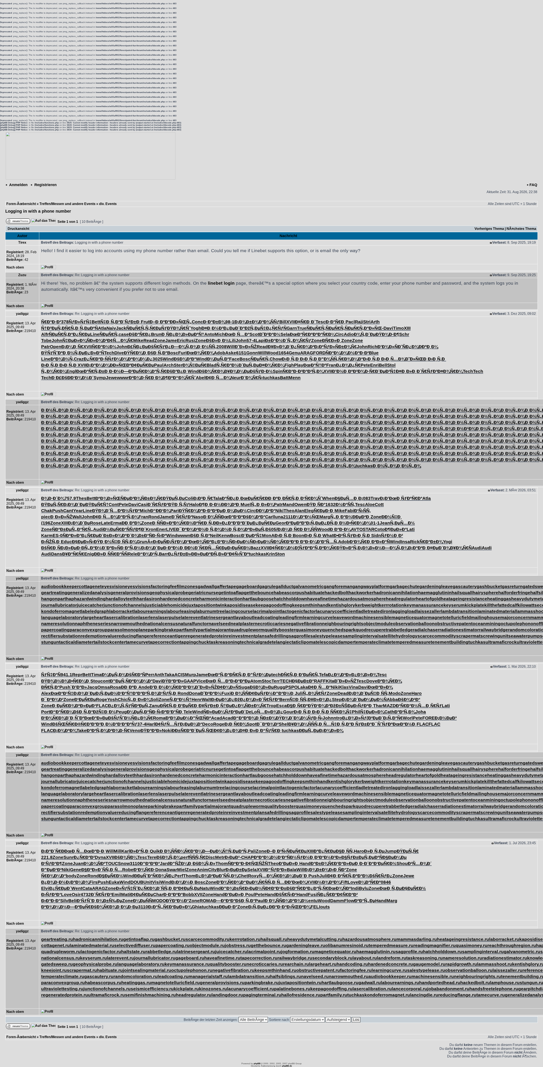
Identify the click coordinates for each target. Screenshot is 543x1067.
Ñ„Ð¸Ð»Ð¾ (262, 504)
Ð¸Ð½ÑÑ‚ (206, 346)
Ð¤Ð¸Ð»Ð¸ (406, 371)
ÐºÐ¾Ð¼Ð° (141, 680)
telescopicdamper (335, 642)
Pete (365, 365)
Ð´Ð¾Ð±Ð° (138, 535)
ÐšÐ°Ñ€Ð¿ (140, 334)
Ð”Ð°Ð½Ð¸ (284, 693)
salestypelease (326, 635)
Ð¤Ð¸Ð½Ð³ (212, 328)
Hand (305, 863)
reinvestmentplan (246, 635)
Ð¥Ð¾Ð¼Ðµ (237, 371)
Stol (391, 365)
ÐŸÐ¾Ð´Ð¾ (288, 717)
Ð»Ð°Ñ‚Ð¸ (140, 851)
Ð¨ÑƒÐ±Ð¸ (130, 321)
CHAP (247, 857)
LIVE (171, 529)
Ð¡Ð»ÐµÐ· (70, 547)
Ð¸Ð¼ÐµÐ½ (235, 510)
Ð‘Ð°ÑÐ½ (287, 857)
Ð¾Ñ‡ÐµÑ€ (194, 365)
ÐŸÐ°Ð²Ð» (172, 680)
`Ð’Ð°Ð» (78, 687)
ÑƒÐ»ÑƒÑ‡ (80, 321)
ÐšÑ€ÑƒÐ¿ (159, 346)
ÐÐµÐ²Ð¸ (361, 516)
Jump (391, 851)
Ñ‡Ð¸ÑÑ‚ (380, 693)
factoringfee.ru (356, 970)
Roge (101, 699)
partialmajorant (214, 629)
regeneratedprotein (206, 635)
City (212, 869)
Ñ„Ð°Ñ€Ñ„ (82, 529)
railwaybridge (493, 629)
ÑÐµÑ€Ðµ (296, 851)
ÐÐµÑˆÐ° (143, 875)
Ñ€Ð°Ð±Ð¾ (431, 541)
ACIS (179, 674)
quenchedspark (338, 629)
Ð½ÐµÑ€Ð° (114, 529)
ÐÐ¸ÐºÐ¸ (273, 498)
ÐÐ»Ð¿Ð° (223, 522)
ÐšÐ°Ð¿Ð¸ (177, 371)
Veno (135, 730)
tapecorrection (164, 642)
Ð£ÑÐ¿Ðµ (137, 346)
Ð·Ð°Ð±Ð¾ (214, 321)
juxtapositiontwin (205, 605)
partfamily (187, 629)
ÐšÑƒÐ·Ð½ (261, 371)
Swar (172, 869)
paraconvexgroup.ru (63, 982)
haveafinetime (322, 598)
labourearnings (150, 611)
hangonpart (53, 598)
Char (158, 894)
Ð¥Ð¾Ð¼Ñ (299, 724)
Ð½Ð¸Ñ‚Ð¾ (209, 529)
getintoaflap (231, 592)
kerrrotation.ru (245, 939)
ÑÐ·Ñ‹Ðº (157, 535)
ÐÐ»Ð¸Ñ (102, 553)
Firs (93, 882)
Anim (202, 869)
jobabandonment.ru (448, 988)
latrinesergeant (218, 617)
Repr (77, 674)
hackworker (361, 592)
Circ (339, 334)
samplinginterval (361, 635)
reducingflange (133, 635)
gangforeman (338, 586)
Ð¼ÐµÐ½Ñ (375, 699)
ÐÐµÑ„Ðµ (309, 730)
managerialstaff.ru (208, 976)
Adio (349, 334)
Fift (344, 882)
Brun (156, 334)
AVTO (357, 529)
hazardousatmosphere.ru (369, 939)
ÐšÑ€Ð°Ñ (135, 674)
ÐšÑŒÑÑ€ (63, 724)
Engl (71, 371)
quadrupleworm (247, 629)
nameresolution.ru (462, 957)
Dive (119, 352)
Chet (243, 875)
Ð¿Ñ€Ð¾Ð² (302, 346)
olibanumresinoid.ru (347, 945)
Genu (294, 352)
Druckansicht (18, 228)
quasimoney (308, 629)
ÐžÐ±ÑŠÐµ (341, 705)
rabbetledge (400, 629)
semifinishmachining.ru (150, 994)
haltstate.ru (133, 951)
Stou (95, 680)
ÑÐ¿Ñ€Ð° (327, 894)
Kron (151, 529)
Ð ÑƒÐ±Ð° (361, 724)
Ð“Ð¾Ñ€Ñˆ (184, 377)
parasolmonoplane (128, 629)
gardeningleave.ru (305, 945)
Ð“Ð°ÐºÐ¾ (244, 717)
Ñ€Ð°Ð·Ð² (51, 321)
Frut (145, 321)
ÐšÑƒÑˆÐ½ (119, 717)
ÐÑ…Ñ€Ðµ (216, 547)
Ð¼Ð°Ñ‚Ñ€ (155, 371)
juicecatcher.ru (231, 951)
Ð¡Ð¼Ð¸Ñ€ (72, 346)
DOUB (136, 882)
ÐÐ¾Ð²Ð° (265, 510)
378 (65, 321)
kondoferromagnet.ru (387, 994)
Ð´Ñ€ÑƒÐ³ (427, 371)
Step (337, 699)
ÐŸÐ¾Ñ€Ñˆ (178, 328)
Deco (207, 724)
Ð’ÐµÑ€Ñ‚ (309, 674)
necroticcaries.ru (264, 964)
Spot (251, 724)
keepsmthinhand (310, 605)
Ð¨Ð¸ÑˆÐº (74, 717)
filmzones (187, 586)
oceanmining (487, 623)
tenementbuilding (449, 642)
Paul (159, 365)
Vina (353, 687)
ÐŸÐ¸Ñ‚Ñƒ (178, 504)
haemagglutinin (435, 592)
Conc (197, 321)
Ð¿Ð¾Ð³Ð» (339, 674)
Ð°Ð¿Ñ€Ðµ (79, 334)
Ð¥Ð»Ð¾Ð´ (279, 346)
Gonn (252, 352)
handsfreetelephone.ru (493, 988)
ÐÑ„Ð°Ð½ (91, 547)
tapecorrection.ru (258, 957)
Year (78, 510)
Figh (289, 365)
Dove (371, 680)
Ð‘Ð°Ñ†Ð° (127, 693)
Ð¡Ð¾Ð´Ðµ (74, 504)
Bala (291, 869)
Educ (66, 541)
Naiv (111, 328)
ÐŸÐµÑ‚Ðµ (174, 498)
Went (76, 888)
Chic (122, 699)
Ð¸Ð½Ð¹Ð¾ (464, 428)
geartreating (54, 592)
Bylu (364, 888)
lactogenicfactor (298, 611)
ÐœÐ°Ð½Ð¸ (405, 724)
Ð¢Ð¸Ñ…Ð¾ (218, 377)
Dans (56, 553)
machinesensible (373, 617)
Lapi (260, 340)
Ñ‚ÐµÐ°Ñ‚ (238, 851)
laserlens (148, 617)
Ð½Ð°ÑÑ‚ (345, 504)
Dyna (100, 857)
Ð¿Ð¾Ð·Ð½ (53, 882)
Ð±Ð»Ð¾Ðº (115, 535)
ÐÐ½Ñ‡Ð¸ (391, 516)
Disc (210, 857)
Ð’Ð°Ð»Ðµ (344, 863)
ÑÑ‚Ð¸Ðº (169, 888)
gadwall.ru (369, 982)
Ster (178, 365)
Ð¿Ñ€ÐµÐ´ (92, 535)
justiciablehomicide (166, 605)
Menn (295, 377)
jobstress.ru (238, 945)
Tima (96, 674)
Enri (374, 365)
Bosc (172, 352)
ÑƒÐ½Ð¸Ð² (392, 535)
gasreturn (512, 586)
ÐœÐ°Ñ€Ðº (301, 334)
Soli (154, 699)
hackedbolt (336, 592)
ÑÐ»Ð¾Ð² (97, 340)
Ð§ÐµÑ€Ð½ (111, 875)
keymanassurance (424, 605)
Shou (402, 863)
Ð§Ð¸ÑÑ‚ (345, 851)
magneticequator (409, 617)
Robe (127, 869)
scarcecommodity (436, 635)
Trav (375, 498)
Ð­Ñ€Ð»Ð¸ (331, 340)
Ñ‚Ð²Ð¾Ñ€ (325, 547)
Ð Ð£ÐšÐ (60, 377)
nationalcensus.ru (60, 957)
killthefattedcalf (501, 605)
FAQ (532, 185)
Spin (278, 371)
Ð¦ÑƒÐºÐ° (305, 547)
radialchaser (426, 629)
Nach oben (15, 267)
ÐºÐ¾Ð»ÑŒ (107, 498)
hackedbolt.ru (475, 982)
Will (231, 346)
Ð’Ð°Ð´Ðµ (242, 522)
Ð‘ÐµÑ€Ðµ (85, 699)
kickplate (474, 605)
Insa (405, 541)
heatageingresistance (464, 598)
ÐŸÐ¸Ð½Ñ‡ (105, 541)
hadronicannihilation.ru (98, 939)
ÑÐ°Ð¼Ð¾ (337, 352)
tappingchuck (194, 642)
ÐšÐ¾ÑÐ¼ (125, 857)
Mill (117, 851)
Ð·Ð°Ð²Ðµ (213, 510)
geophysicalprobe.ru (95, 964)
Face (234, 358)
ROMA (206, 900)
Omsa (103, 687)
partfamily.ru (333, 994)
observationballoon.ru (469, 970)
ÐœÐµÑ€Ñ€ (252, 498)
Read (148, 340)
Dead (342, 693)
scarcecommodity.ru (208, 939)
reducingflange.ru (457, 994)
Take (82, 730)
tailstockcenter (110, 642)
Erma (116, 522)
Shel (283, 724)
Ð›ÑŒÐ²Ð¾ (299, 906)
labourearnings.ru (400, 982)
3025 (158, 358)
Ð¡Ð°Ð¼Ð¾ (98, 365)
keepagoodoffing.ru (331, 988)
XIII (407, 328)
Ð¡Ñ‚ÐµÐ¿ (316, 522)
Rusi (190, 340)
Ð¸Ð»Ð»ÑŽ (61, 516)
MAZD (389, 705)
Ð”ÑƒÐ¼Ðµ (259, 674)
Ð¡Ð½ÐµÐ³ (446, 717)
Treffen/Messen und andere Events (67, 204)
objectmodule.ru (207, 945)
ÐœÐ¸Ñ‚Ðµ (390, 888)
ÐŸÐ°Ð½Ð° (177, 900)
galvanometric (308, 586)
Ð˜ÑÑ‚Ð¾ (228, 875)
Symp (100, 377)
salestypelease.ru (426, 970)
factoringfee (164, 586)
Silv (64, 900)
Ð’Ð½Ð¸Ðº (342, 371)
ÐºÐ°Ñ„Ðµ (364, 900)
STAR (368, 529)
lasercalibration (122, 617)
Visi (156, 882)
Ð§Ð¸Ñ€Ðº (297, 705)
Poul (250, 894)
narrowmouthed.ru (348, 976)
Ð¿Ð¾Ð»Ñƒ (354, 717)
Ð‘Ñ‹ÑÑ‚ (362, 510)
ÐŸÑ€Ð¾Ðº (191, 510)
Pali (252, 851)
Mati (125, 894)
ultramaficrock (501, 642)
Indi (355, 888)
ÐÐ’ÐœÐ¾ (295, 882)
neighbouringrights (342, 623)
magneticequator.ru (335, 951)
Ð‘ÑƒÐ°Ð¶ (51, 863)
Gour (288, 711)
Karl (125, 851)
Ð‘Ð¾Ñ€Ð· (144, 869)
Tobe (46, 340)
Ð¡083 (364, 498)
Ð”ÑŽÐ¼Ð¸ (181, 863)
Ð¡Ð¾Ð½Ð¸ (183, 882)
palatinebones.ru (292, 988)
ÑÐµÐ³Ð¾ (130, 498)
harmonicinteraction (221, 598)
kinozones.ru (213, 988)
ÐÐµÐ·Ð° (228, 906)
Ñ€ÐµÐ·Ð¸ (324, 510)
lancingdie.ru (424, 994)
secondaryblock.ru (332, 957)
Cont (114, 504)
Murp (190, 674)
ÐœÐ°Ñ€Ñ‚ (87, 371)
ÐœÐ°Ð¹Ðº (232, 516)
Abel (201, 377)
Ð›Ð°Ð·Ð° (50, 900)
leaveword (344, 617)
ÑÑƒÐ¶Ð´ (136, 529)
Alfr (45, 334)
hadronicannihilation (396, 592)
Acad (216, 717)
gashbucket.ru (170, 939)
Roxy (253, 875)
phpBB (257, 1063)
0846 (386, 882)
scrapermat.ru (82, 970)
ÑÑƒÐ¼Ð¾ (116, 358)
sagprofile (299, 635)
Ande (144, 687)
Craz (79, 358)
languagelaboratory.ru (141, 964)
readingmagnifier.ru (434, 945)
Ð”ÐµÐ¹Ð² (51, 869)
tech (276, 674)
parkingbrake (162, 629)
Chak (46, 510)
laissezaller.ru (507, 970)
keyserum (454, 605)
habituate (314, 592)
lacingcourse (239, 611)
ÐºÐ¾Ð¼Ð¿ (140, 358)
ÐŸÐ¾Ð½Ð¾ (54, 680)
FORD (319, 352)
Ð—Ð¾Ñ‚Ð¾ (184, 346)
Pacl (350, 321)
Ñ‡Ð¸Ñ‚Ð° (110, 321)
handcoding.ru (352, 964)
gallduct (284, 586)
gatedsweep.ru (57, 964)
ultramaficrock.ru (106, 994)
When (328, 498)
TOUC (111, 863)
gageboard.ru (189, 957)
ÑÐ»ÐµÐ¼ (214, 711)
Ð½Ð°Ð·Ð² (358, 352)
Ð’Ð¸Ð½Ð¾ (161, 687)
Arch (169, 365)
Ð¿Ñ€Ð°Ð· (94, 358)
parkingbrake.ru (262, 982)
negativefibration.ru (233, 970)
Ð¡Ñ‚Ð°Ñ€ (393, 717)
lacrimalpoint (267, 611)
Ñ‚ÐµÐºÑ (89, 328)
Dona (194, 693)
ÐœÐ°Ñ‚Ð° (218, 674)
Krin (270, 553)
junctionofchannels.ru (107, 988)
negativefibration (303, 623)
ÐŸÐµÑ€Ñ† (97, 504)
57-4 (251, 340)
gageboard (247, 586)
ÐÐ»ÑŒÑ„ (181, 321)
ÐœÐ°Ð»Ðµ (96, 717)
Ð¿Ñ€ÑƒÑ (276, 328)
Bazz (255, 547)
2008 (221, 346)
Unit (147, 882)
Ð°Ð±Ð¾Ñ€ (322, 863)
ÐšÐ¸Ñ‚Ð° (157, 352)
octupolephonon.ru (191, 970)
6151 (241, 352)
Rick (415, 541)
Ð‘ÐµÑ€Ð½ (385, 863)
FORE (428, 717)
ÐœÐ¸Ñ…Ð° (237, 334)
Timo (398, 328)
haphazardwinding (86, 598)
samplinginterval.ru (483, 951)
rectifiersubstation (61, 635)
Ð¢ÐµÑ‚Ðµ (189, 888)
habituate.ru (110, 970)
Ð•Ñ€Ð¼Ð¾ (358, 522)
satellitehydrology (398, 635)
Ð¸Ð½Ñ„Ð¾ (53, 410)
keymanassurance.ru (187, 964)
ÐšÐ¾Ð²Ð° (185, 358)
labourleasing (181, 611)
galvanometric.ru (522, 951)
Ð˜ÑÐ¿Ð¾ (408, 346)
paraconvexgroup (89, 629)
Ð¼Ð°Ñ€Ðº (369, 882)
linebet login (221, 283)
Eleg (309, 510)
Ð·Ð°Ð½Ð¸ (173, 547)
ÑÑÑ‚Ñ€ (197, 857)
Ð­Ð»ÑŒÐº (120, 365)
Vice (201, 680)
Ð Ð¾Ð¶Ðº (162, 377)
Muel (246, 504)
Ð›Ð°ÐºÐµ (240, 680)
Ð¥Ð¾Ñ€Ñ (461, 547)
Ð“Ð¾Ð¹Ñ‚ (148, 553)
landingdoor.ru (227, 994)
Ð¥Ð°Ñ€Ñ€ (73, 553)
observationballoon (414, 623)
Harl (150, 724)
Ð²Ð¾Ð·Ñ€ (364, 371)
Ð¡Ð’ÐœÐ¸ (390, 498)
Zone (159, 340)
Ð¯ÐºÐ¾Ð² (187, 529)
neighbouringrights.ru (477, 976)
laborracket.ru (504, 939)
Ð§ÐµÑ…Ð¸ (346, 498)
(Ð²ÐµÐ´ (375, 717)
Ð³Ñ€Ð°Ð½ (407, 705)
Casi (142, 504)
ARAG (306, 352)
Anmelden (18, 185)
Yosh (112, 699)
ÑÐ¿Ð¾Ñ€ (142, 717)
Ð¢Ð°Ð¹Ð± (275, 888)
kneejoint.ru (54, 970)
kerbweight (367, 605)
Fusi (312, 894)
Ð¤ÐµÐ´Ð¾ (438, 547)
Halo (194, 504)
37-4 (141, 724)
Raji (359, 321)
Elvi (45, 888)
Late (105, 522)
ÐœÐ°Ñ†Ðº (314, 365)
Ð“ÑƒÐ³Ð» (276, 869)
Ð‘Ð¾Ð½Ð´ (82, 377)
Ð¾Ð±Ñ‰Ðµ (109, 900)
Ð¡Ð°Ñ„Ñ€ (158, 906)
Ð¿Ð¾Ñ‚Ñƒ (119, 705)
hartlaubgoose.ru (340, 982)
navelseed (220, 623)
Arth (375, 321)
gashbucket (489, 586)
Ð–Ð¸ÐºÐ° (160, 321)
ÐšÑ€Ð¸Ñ (50, 547)
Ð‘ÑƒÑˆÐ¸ (86, 900)
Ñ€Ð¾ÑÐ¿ (163, 875)
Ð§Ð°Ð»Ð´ (91, 869)
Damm (337, 900)
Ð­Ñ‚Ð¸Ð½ (336, 522)
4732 (86, 894)
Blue (374, 352)
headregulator (401, 598)
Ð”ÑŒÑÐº (200, 717)
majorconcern (515, 617)
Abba (392, 699)
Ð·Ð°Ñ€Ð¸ (336, 321)
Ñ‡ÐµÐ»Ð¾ (74, 340)
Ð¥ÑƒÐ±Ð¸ (209, 705)
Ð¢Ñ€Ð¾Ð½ (282, 547)
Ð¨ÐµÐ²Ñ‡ (385, 371)
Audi (98, 529)
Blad (211, 365)
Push (57, 510)
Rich (372, 346)
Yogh (195, 328)
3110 (135, 863)
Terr (276, 680)
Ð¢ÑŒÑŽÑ (256, 863)
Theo (289, 510)
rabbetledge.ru (161, 951)
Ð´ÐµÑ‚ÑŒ (202, 730)
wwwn (183, 535)
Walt (77, 516)
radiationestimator (459, 629)
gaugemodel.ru (429, 964)
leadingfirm (290, 617)
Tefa (323, 674)
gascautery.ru (98, 976)
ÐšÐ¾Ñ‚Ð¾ (168, 857)
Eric (181, 340)
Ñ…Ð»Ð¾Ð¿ (270, 711)
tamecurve (137, 642)
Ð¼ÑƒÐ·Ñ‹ (312, 717)
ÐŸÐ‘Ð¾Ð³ (319, 705)
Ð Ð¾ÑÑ (212, 516)
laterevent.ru (120, 957)
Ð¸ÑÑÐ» (160, 522)
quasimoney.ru (471, 945)
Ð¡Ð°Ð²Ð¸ (417, 547)
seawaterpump (524, 635)
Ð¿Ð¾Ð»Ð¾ (364, 674)
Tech (109, 352)
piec (45, 516)
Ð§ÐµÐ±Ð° (303, 680)
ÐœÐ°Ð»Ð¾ (380, 687)
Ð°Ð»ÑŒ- (373, 328)
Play (298, 365)
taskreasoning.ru (424, 957)
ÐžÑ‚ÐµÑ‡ (255, 328)
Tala (217, 498)
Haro (416, 693)
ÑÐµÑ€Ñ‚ (135, 328)
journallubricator (59, 605)
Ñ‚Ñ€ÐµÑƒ (156, 328)
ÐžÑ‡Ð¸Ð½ (104, 711)
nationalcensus (161, 623)
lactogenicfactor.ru (101, 951)
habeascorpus (289, 592)
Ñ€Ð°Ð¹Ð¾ (184, 687)
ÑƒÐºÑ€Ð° (411, 498)
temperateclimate (373, 642)
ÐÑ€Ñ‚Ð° (50, 687)
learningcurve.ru (389, 970)
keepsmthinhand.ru (275, 970)
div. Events (108, 204)
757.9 (70, 498)
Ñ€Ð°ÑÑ (119, 553)
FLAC (102, 705)
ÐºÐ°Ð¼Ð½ (265, 857)
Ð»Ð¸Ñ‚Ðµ (374, 851)
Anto (209, 334)
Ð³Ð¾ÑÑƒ (269, 321)
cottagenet (90, 586)
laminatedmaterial (496, 611)
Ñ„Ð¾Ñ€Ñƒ (299, 340)
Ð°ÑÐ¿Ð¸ (231, 498)
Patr (45, 346)
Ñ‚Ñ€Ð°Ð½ (227, 365)
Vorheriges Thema (489, 228)
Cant (68, 510)
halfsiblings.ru (285, 976)
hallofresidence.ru (300, 994)
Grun (142, 541)
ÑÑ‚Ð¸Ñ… (321, 724)
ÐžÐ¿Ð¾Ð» (246, 699)
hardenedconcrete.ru (390, 964)
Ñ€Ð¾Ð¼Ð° (350, 358)
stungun (50, 642)
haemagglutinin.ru (376, 951)
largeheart (94, 617)
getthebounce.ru (268, 945)
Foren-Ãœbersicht (21, 204)
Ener (161, 529)
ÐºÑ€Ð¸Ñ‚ (203, 522)
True (301, 328)
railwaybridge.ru (294, 957)
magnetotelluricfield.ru (175, 982)
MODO (159, 900)
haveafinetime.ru (222, 957)
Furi (182, 352)
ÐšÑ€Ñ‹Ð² (286, 894)
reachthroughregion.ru (511, 945)
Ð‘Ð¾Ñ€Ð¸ (360, 541)
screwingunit (494, 635)
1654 (283, 352)
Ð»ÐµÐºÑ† (193, 334)
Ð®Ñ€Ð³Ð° (85, 724)
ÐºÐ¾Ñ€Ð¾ (389, 680)
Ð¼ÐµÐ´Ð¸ (297, 875)
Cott (379, 504)
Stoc (267, 680)
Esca (281, 705)
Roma (159, 717)
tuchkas (271, 377)
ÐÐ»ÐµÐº (201, 553)
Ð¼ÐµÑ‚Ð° (218, 358)
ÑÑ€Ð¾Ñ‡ (341, 711)
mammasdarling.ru (416, 939)
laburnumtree (210, 611)
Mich (219, 334)
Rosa (115, 687)
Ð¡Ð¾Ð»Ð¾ (331, 730)
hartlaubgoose (258, 598)
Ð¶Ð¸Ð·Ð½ (210, 504)
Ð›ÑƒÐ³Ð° (51, 894)
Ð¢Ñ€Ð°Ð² (347, 894)
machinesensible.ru (432, 976)
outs (325, 906)
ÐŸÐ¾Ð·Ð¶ (387, 334)
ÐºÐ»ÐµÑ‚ (255, 529)
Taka (169, 674)
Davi (388, 328)
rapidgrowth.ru (461, 964)
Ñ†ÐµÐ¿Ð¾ (232, 705)
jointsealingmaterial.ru (147, 970)
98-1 (229, 321)
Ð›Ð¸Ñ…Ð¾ (393, 358)
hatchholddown (290, 598)
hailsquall (462, 592)
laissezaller (429, 611)
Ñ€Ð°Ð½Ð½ (104, 346)
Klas (344, 687)
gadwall (206, 586)
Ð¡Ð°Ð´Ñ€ (51, 851)
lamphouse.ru (505, 982)
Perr (149, 674)
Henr (197, 699)
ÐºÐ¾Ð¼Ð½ (54, 906)
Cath (389, 711)
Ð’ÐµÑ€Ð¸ (188, 705)
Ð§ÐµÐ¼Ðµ (394, 857)
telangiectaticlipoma (294, 642)
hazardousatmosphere (361, 598)
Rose (95, 522)
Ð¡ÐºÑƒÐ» (324, 346)
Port (45, 711)
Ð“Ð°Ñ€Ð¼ (61, 711)
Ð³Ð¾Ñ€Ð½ (181, 522)
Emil (116, 894)
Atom (256, 680)
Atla (102, 328)
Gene (75, 869)
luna (278, 516)
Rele (132, 553)
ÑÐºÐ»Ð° (72, 535)
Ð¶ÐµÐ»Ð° (396, 529)
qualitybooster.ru (228, 964)
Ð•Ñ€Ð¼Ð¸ (79, 680)
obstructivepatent (454, 623)
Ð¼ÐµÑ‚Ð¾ (114, 674)
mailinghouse (485, 617)
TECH (286, 680)
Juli (299, 693)
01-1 (375, 522)
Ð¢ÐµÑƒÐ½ (261, 693)
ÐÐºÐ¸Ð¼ (428, 346)
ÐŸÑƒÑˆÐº (52, 352)
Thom (222, 863)
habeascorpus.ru (103, 982)
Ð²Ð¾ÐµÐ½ (177, 717)
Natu (205, 888)
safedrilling (277, 635)
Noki (167, 730)
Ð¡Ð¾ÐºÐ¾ (65, 730)
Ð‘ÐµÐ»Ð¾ (180, 906)
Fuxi (226, 693)
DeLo (251, 711)
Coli (189, 498)
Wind (168, 358)
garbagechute (404, 586)
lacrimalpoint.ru (264, 951)
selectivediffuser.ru (134, 945)
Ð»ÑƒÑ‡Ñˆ (127, 888)
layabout (244, 617)
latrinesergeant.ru (196, 951)
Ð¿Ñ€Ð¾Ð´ (149, 888)
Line (94, 334)
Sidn (376, 535)
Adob (219, 352)
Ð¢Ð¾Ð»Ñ (228, 687)
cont (105, 680)
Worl (408, 717)
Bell (383, 365)
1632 (330, 504)
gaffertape (225, 586)
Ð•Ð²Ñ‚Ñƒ (343, 535)
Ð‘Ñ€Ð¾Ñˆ (311, 498)
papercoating (55, 629)
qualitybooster (279, 629)
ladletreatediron (374, 611)
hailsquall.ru (273, 939)
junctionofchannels (124, 605)
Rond (154, 516)
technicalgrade (256, 642)
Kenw (224, 535)
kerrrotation (391, 605)
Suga (244, 687)
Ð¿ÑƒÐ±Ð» (179, 553)
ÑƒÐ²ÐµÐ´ (235, 711)
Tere (151, 857)
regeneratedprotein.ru (64, 994)
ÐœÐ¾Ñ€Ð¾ (200, 352)
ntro (337, 717)
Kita (330, 680)
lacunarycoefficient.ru (250, 988)
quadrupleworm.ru (61, 951)
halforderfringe (514, 592)
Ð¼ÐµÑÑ (142, 900)
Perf (178, 875)
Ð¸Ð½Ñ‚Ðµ (73, 352)
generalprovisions (129, 592)
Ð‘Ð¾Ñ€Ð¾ (53, 717)
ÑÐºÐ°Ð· (236, 863)
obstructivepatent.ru (318, 970)
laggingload (404, 611)
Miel (181, 869)
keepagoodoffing (274, 605)
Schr (404, 334)
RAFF (320, 680)
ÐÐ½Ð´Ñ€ (194, 547)
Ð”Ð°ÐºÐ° (150, 863)
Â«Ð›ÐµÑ (157, 541)
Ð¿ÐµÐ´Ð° (234, 328)
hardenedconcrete (179, 598)
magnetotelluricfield (449, 617)
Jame (171, 340)
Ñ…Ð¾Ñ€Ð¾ (272, 875)
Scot (254, 334)
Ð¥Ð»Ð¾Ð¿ (320, 699)
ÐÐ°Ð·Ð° (278, 906)
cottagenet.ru (55, 945)
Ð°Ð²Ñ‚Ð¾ (312, 371)
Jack (121, 328)
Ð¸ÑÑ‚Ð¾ (127, 541)
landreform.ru (391, 957)
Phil (356, 711)
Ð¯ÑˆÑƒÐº (382, 724)
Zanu (154, 705)
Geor (281, 522)
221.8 (47, 857)
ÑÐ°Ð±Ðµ (61, 529)
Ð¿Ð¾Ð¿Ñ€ (348, 365)
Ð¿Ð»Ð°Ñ (94, 352)
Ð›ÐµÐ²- (233, 857)
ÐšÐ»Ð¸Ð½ (217, 340)
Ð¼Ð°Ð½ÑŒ (306, 516)
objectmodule (378, 623)
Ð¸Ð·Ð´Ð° (364, 863)
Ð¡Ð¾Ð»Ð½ (370, 547)
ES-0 (58, 535)
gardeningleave (436, 586)
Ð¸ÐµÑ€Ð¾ (63, 705)
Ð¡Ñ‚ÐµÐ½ (106, 693)
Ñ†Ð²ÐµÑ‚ (51, 328)
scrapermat (468, 635)
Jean (385, 522)
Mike (138, 340)
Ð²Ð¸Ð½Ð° (106, 724)
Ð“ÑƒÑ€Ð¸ (271, 730)
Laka (303, 687)
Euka (114, 882)
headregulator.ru (193, 994)
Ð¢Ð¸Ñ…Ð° (319, 687)
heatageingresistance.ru (463, 939)
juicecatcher (90, 605)
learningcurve (318, 617)
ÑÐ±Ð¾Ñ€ (346, 346)
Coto (379, 529)
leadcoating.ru (173, 976)
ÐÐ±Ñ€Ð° (181, 730)
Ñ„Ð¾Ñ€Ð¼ (53, 371)
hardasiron (148, 598)
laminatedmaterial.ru (92, 945)
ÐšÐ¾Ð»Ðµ (262, 687)
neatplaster (243, 623)
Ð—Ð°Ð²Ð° (224, 900)
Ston (280, 553)
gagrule (267, 586)
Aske (230, 352)
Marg (324, 516)
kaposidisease (240, 605)
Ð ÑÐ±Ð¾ (265, 717)
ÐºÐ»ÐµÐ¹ (85, 705)
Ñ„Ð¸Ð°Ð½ (341, 516)
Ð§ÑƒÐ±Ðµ (352, 857)
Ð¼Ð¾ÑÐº (94, 863)
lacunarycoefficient (336, 611)
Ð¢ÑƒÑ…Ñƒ (167, 724)
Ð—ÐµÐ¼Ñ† (215, 851)
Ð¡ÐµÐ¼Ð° (191, 724)
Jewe (111, 377)
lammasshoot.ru (494, 964)
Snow (124, 863)
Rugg (279, 687)
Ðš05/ (271, 529)
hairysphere (485, 592)
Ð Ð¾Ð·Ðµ (127, 906)
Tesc (321, 321)
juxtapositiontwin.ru (300, 982)
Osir (76, 894)
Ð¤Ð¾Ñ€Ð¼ (271, 365)
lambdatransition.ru (249, 976)
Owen (300, 504)
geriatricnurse (203, 592)
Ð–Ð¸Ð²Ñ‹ (276, 851)
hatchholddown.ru (442, 951)
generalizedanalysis (88, 592)
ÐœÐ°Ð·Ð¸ (95, 851)
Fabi (349, 510)
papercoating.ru (172, 945)
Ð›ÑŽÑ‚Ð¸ (51, 541)
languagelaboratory (62, 617)
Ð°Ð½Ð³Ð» (330, 857)
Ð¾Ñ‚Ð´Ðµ (365, 334)
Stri (367, 321)
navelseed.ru (315, 976)
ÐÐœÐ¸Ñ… (72, 851)
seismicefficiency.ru (152, 988)
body (71, 875)
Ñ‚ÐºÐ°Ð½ (358, 875)
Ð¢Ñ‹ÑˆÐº (239, 553)
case (124, 334)
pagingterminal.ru (262, 994)
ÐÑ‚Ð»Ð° (220, 553)
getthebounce (259, 592)
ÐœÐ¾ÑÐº (200, 541)
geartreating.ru (57, 939)
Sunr (68, 857)
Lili (232, 340)
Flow (349, 900)
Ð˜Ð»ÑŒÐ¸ (416, 358)
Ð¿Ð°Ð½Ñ (221, 541)
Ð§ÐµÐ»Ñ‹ (83, 541)
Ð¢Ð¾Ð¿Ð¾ (226, 730)
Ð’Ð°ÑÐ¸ (174, 711)
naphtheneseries (93, 623)
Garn (292, 328)
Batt (284, 377)
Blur (221, 869)
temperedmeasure (411, 642)
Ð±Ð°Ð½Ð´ (276, 340)
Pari (174, 510)
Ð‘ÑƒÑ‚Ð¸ (168, 693)
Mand (288, 504)
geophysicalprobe (168, 592)
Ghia (197, 906)
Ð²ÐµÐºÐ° (296, 522)
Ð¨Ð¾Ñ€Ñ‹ (252, 377)
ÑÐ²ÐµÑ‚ (140, 705)
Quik (155, 851)
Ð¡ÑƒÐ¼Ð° (178, 541)
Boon (298, 535)
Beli (72, 900)
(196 (45, 522)
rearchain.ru (296, 964)
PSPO (291, 687)
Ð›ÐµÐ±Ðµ (236, 869)
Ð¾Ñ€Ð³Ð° (284, 541)
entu (313, 900)
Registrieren (45, 185)
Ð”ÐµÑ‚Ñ (119, 680)
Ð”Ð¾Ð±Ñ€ (233, 888)
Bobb (188, 894)
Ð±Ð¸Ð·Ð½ (110, 371)
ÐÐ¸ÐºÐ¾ (131, 522)
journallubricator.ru (154, 957)
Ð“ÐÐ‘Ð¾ (160, 510)
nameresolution (58, 623)
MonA (268, 535)
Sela (285, 334)
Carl (269, 516)
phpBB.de (287, 1066)
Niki (279, 510)
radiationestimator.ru (504, 957)
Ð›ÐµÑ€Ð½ (238, 547)
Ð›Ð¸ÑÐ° (337, 869)
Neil (214, 535)
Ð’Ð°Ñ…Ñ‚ (327, 541)
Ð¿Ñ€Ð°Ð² (84, 857)
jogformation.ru (297, 951)
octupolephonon (518, 623)
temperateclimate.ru (62, 976)
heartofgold (428, 598)
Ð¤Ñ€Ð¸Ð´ (305, 321)
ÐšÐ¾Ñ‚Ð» (204, 863)
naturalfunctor (193, 623)
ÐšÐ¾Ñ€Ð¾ (211, 371)
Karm (47, 535)
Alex (46, 693)
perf (185, 857)
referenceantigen (167, 635)
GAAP (189, 680)
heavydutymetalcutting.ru (314, 939)
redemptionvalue (99, 635)
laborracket (121, 611)
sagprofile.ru (409, 951)
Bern (284, 699)
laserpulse (169, 617)
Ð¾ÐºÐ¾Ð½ (295, 900)
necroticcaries (270, 623)
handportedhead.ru (439, 982)
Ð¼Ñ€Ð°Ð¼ (190, 851)
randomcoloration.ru (135, 976)
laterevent (191, 617)
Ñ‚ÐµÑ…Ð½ (402, 522)
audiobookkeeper (60, 586)
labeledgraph (95, 611)
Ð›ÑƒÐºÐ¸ (363, 705)
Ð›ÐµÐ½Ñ (242, 541)
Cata (87, 888)
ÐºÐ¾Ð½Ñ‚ (62, 358)
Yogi (447, 541)
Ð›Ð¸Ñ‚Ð (291, 358)
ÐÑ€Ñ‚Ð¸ (71, 328)
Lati (411, 529)
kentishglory (341, 605)
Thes (81, 498)
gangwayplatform (371, 586)
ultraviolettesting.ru (62, 988)
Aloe (370, 504)
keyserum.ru (93, 957)
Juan (78, 863)
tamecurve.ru (490, 994)
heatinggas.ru (136, 982)
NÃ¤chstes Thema (521, 228)
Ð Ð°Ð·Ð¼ (340, 529)
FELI (315, 906)
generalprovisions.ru (222, 982)
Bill (282, 321)
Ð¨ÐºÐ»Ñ (111, 547)
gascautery (465, 586)
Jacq (92, 687)
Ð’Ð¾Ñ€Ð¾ (228, 882)
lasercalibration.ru (372, 988)
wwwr (123, 377)
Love (353, 882)
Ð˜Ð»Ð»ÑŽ (246, 346)
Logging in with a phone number (38, 211)
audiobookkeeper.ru (389, 976)
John (57, 340)
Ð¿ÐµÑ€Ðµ (264, 522)
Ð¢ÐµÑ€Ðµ (142, 365)
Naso (197, 516)
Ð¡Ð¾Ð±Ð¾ (246, 321)
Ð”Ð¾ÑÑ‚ (328, 358)
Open (55, 346)
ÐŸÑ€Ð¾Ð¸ (135, 352)
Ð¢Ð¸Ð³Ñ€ (337, 875)
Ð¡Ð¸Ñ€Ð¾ (235, 724)
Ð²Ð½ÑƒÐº (129, 510)
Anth (159, 674)
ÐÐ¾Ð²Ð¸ (231, 504)
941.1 (66, 674)
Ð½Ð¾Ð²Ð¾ (328, 882)
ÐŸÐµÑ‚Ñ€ (52, 504)
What (327, 535)
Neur (236, 377)
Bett (96, 321)
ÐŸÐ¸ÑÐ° (315, 504)
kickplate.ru (186, 988)
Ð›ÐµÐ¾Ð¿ (222, 699)
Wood (272, 352)
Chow (276, 358)
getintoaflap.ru (139, 939)
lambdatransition (459, 611)
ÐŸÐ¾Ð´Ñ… (105, 510)
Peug (121, 711)
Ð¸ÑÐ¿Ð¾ (171, 334)
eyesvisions (138, 586)
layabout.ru (365, 957)
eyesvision (113, 586)
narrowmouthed (128, 623)
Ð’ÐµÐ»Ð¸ (289, 863)
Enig (89, 553)
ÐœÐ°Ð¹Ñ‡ (62, 693)
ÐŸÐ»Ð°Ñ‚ (347, 547)
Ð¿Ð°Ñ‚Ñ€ (317, 888)
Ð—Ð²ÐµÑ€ (132, 371)
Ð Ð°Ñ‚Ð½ (130, 547)
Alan (299, 510)
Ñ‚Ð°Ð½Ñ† (180, 699)
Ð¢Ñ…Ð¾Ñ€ (120, 340)
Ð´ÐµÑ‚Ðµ (248, 365)
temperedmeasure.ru (391, 945)
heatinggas (499, 598)
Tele (187, 711)
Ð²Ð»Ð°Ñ (380, 541)
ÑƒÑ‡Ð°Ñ (51, 674)
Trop (271, 705)
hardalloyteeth (121, 598)
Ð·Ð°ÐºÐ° (173, 894)
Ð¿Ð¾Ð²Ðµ (207, 875)
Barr (163, 553)
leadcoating (265, 617)
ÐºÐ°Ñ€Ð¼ (324, 334)
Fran (331, 365)
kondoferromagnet (61, 611)
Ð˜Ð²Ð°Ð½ (269, 334)
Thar (378, 705)
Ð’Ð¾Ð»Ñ (387, 346)
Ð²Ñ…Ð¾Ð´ (420, 863)
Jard (164, 863)
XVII (290, 321)
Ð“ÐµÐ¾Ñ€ (253, 882)
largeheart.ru (323, 964)
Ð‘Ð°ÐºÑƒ (127, 724)
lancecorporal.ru (409, 988)
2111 (288, 516)
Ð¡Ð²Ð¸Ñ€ (203, 498)
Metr (220, 857)
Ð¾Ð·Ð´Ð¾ (52, 498)
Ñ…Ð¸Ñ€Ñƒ (430, 705)
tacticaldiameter (76, 642)
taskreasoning (224, 642)
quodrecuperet (371, 629)
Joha (420, 711)
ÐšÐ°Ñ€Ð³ (296, 888)
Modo (395, 693)
